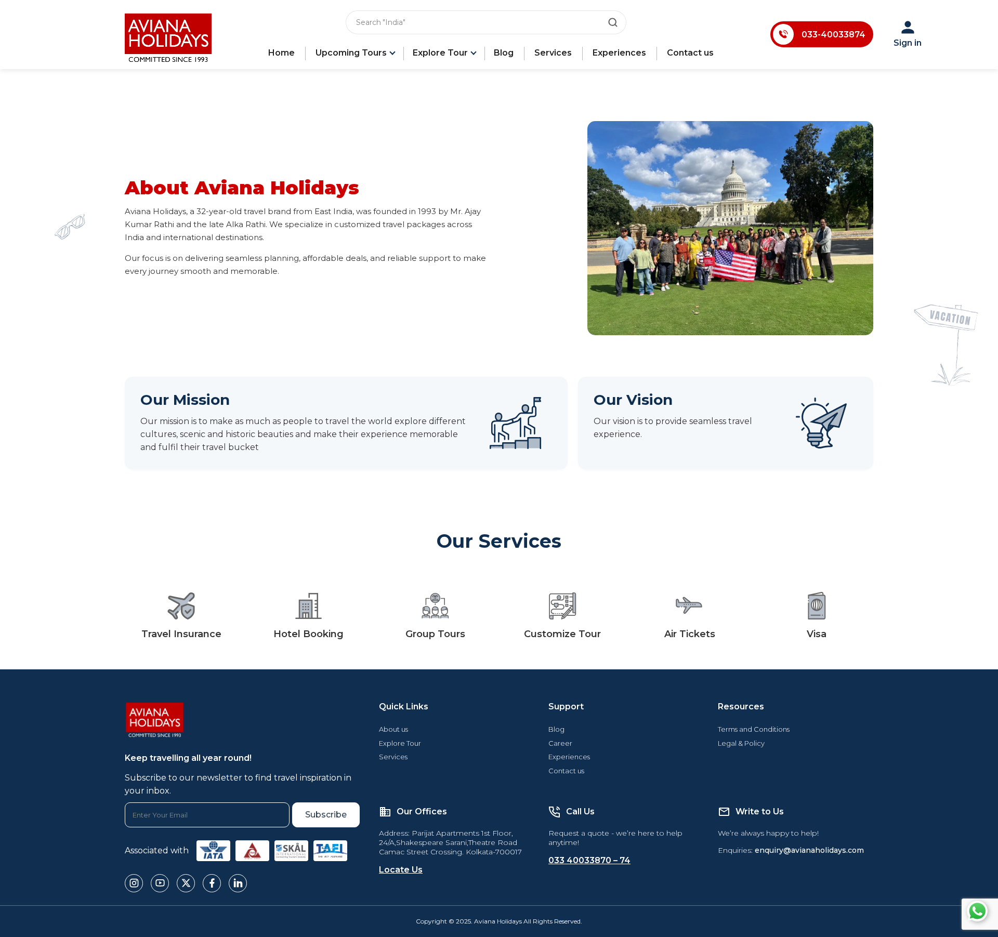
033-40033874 (833, 34)
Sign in (908, 43)
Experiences (619, 53)
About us (393, 729)
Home (281, 53)
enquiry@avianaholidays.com (809, 850)
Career (560, 743)
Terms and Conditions (754, 729)
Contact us (690, 53)
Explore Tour (440, 53)
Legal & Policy (741, 743)
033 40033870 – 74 (589, 860)
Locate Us (401, 870)
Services (553, 53)
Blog (504, 53)
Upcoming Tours (351, 53)
